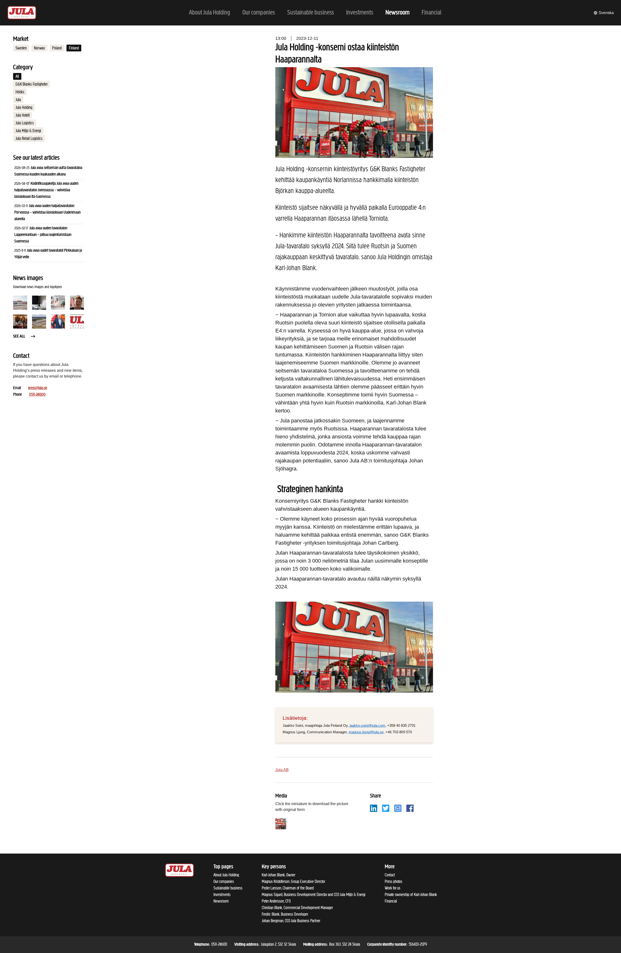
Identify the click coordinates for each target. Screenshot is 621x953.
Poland (57, 48)
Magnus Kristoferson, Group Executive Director (293, 881)
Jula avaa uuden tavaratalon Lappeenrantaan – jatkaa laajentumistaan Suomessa (42, 235)
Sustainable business (227, 888)
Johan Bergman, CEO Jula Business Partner (291, 921)
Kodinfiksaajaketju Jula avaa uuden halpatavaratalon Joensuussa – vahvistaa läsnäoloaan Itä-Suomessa (46, 190)
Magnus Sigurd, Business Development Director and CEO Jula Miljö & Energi (313, 894)
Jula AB (282, 770)
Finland (74, 48)
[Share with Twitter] (385, 808)
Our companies (223, 881)
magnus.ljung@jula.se (366, 732)
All (17, 76)
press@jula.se (37, 388)
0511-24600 (37, 395)
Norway (39, 48)
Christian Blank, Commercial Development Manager (297, 907)
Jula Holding (24, 107)
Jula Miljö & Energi (28, 131)
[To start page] (21, 13)
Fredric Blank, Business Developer (285, 914)
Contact (390, 875)
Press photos (393, 881)
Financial (391, 901)
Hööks (20, 92)
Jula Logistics (25, 123)
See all (19, 336)
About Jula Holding (226, 875)
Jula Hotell (23, 115)
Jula (18, 99)
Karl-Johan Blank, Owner (278, 875)
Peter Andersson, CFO (276, 901)
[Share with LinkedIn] (373, 808)
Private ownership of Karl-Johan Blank (411, 894)
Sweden (21, 48)
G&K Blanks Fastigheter (32, 84)
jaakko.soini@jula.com (367, 725)
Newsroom (221, 901)
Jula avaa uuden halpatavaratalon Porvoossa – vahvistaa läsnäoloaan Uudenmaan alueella (47, 212)
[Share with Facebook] (410, 808)
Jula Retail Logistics (29, 138)
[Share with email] (397, 808)
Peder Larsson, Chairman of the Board (288, 888)
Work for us (392, 888)
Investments (221, 894)
